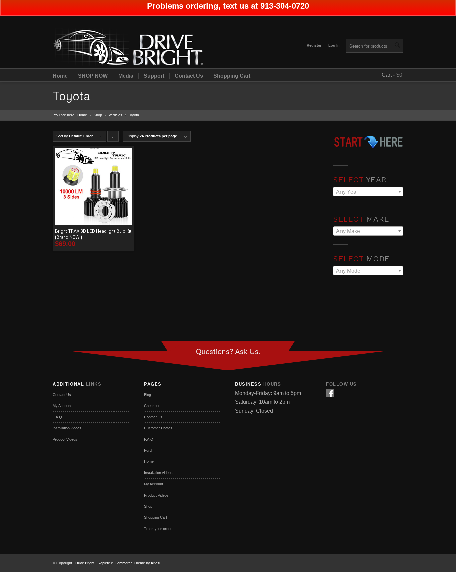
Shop (98, 115)
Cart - (388, 75)
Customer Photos (158, 428)
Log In (334, 45)
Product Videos (65, 439)
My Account (62, 406)
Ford (148, 450)
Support (154, 76)
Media (125, 76)
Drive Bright (84, 563)
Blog (147, 395)
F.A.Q (57, 417)
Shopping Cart (231, 76)
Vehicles (115, 115)
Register (314, 45)
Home (60, 76)
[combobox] (368, 191)
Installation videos (67, 428)
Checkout (152, 406)
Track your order (158, 529)
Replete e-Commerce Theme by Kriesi (129, 563)
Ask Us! (247, 351)
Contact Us (189, 76)
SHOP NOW (93, 76)
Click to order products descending (113, 138)
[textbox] (368, 192)
